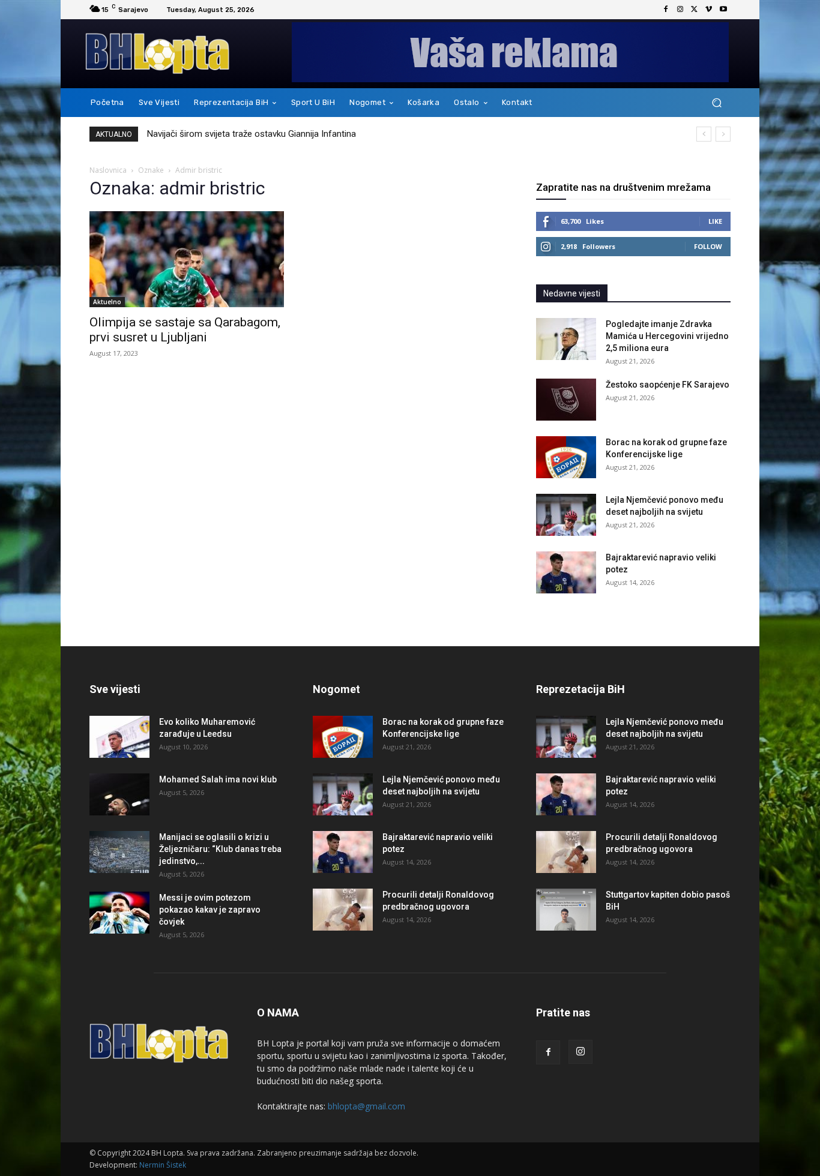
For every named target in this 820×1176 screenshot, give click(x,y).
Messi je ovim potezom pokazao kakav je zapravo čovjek (210, 909)
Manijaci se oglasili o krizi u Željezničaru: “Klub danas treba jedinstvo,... (220, 849)
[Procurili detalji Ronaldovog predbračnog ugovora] (343, 910)
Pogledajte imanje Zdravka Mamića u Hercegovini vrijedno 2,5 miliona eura (667, 336)
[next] (723, 134)
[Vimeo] (709, 9)
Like (715, 221)
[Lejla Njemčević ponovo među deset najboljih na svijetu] (566, 515)
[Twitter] (694, 9)
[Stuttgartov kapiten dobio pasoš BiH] (566, 910)
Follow (708, 246)
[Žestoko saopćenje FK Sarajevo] (566, 400)
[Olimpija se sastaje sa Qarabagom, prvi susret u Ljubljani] (186, 259)
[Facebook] (666, 9)
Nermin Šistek (162, 1165)
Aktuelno (107, 302)
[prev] (703, 134)
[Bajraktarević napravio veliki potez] (566, 572)
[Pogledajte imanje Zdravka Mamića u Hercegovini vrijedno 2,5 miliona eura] (566, 339)
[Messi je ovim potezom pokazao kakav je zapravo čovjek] (119, 913)
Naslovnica (108, 170)
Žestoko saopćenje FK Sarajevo (667, 384)
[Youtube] (723, 9)
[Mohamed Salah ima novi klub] (119, 794)
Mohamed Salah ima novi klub (218, 779)
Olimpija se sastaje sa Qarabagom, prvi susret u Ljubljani (184, 329)
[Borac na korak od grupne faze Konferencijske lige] (566, 457)
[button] (716, 103)
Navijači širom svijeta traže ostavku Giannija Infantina (251, 133)
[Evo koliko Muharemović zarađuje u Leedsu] (119, 737)
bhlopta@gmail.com (366, 1106)
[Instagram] (680, 9)
